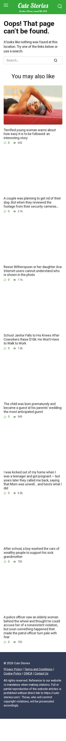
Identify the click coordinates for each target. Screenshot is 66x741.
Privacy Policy (13, 669)
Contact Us (41, 673)
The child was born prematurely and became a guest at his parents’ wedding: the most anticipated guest (33, 407)
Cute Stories (33, 5)
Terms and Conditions (38, 669)
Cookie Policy (12, 673)
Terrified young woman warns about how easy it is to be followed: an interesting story (30, 134)
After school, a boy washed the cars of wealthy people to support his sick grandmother (31, 552)
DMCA (28, 673)
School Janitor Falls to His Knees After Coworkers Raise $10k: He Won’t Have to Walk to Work (31, 339)
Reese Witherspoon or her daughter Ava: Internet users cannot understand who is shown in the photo (33, 271)
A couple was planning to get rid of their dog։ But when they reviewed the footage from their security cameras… (32, 202)
